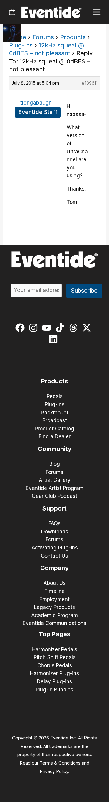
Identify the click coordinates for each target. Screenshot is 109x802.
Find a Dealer (55, 436)
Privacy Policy (54, 771)
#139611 (89, 83)
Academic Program (54, 615)
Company (54, 568)
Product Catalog (54, 429)
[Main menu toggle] (97, 12)
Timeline (54, 591)
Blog (54, 464)
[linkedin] (55, 338)
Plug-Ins (21, 45)
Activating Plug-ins (54, 548)
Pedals (55, 396)
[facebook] (21, 327)
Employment (54, 599)
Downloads (54, 532)
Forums (43, 37)
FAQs (54, 523)
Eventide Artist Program (55, 488)
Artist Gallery (55, 480)
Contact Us (54, 556)
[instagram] (35, 327)
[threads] (75, 327)
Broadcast (54, 420)
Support (54, 508)
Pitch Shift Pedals (55, 657)
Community (54, 449)
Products (73, 37)
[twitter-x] (88, 327)
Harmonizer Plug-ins (54, 673)
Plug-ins (54, 404)
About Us (54, 583)
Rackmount (54, 413)
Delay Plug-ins (54, 681)
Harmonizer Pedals (54, 649)
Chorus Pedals (54, 665)
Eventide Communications (54, 623)
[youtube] (48, 327)
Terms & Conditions (60, 763)
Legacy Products (54, 607)
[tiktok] (61, 327)
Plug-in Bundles (54, 690)
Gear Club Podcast (54, 496)
